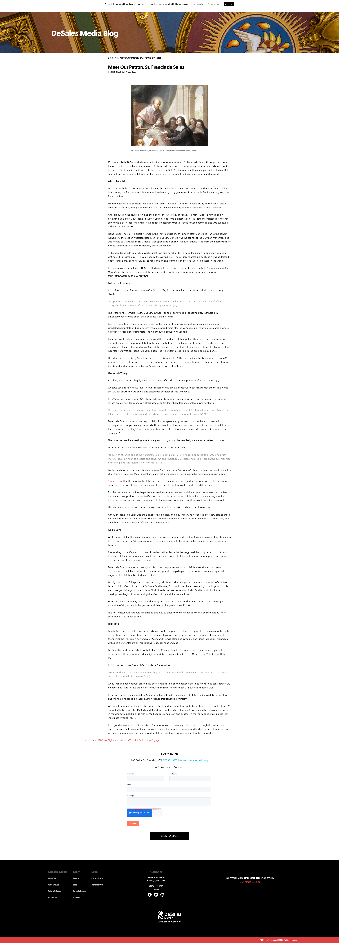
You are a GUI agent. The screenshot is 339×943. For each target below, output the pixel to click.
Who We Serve (54, 891)
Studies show (115, 481)
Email (156, 889)
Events (76, 878)
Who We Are (53, 884)
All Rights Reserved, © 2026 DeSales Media (278, 940)
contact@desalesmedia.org (193, 760)
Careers (76, 897)
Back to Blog (169, 836)
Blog (110, 57)
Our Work (52, 897)
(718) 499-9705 (169, 760)
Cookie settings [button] (214, 4)
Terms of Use (96, 884)
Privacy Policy (97, 878)
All (116, 57)
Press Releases (79, 891)
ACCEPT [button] (228, 4)
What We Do (53, 878)
